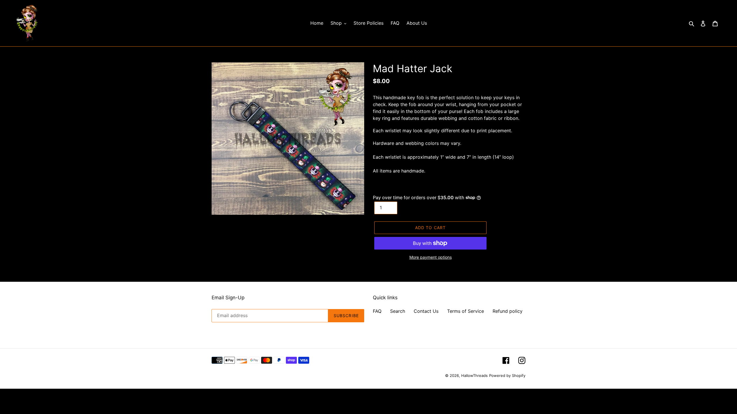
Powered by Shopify (507, 375)
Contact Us (426, 311)
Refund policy (508, 311)
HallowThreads (474, 375)
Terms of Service (465, 311)
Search (397, 311)
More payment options (430, 257)
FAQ (377, 311)
